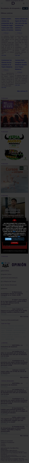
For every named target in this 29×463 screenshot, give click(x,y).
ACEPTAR (8, 239)
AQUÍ (14, 231)
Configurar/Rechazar (18, 239)
